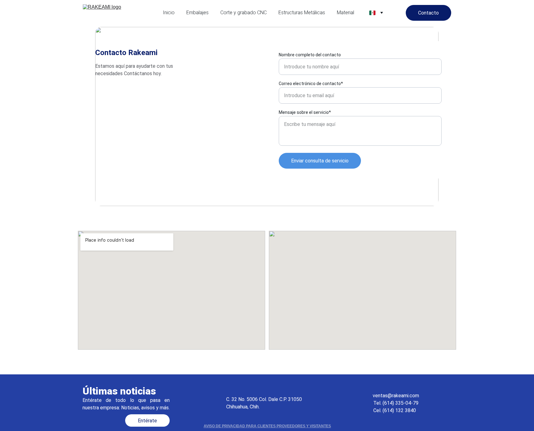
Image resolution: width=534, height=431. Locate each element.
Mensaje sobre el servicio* (305, 112)
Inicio (169, 12)
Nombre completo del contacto (310, 54)
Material (345, 12)
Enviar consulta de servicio (320, 161)
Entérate (147, 421)
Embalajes (197, 12)
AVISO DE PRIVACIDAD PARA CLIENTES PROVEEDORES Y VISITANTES (267, 426)
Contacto (428, 13)
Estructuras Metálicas (301, 12)
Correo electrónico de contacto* (311, 83)
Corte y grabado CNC (243, 12)
